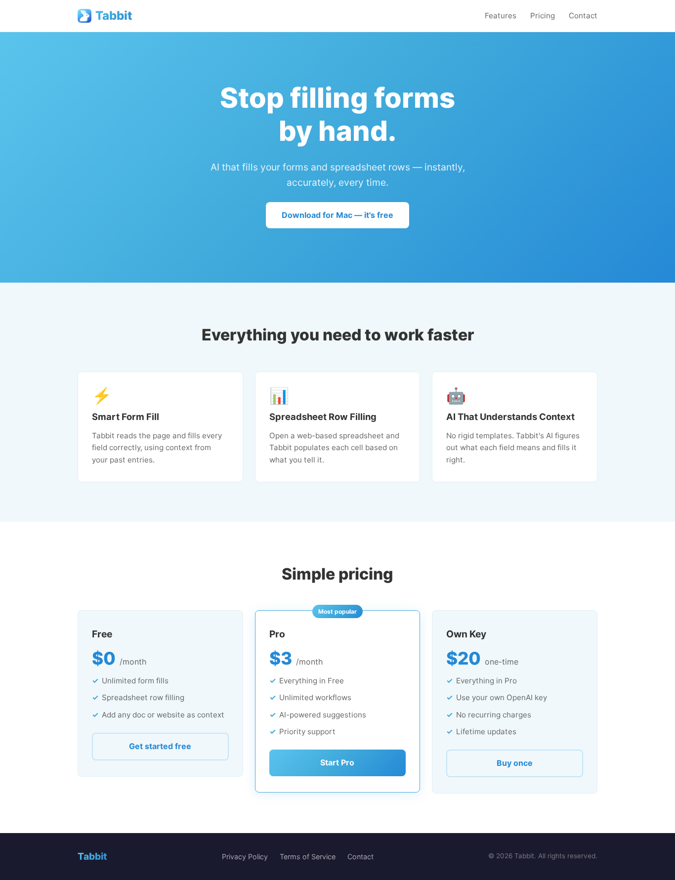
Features (500, 15)
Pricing (542, 15)
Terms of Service (308, 856)
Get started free (160, 746)
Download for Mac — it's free (337, 215)
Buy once (515, 763)
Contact (583, 15)
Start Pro (337, 762)
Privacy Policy (245, 856)
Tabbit (113, 15)
